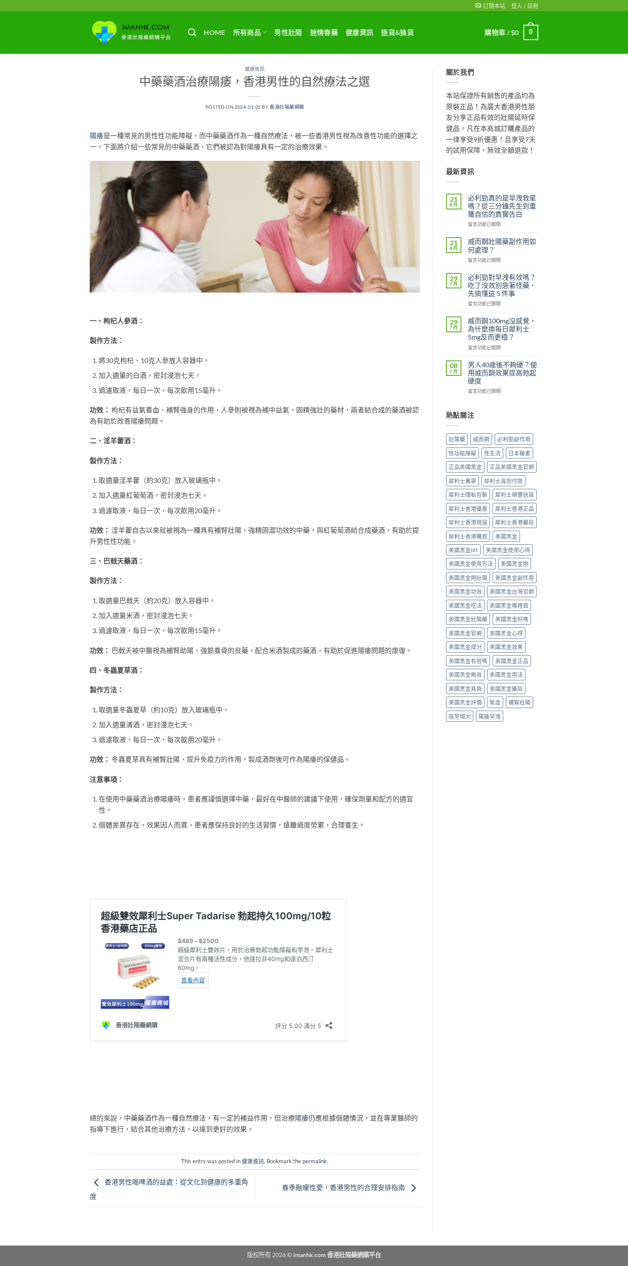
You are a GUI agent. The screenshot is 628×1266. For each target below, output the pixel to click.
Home (214, 32)
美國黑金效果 (506, 646)
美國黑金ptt (463, 549)
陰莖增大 (460, 716)
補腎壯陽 (519, 702)
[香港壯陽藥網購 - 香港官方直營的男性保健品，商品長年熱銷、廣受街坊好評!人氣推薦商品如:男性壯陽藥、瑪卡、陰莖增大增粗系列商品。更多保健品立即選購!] (132, 32)
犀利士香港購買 (468, 536)
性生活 (492, 453)
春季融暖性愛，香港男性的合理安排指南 (344, 1187)
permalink (314, 1161)
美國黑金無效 (465, 674)
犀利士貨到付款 (503, 480)
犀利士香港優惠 (468, 508)
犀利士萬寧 (462, 480)
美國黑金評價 (465, 702)
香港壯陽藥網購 (287, 107)
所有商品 (247, 32)
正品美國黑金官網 (512, 466)
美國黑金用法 (506, 674)
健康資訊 (359, 32)
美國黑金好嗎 (511, 619)
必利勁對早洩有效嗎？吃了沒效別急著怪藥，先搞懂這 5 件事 (502, 285)
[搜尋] (192, 32)
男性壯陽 (288, 32)
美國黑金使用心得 (508, 549)
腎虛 (495, 702)
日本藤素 (519, 453)
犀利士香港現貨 (468, 522)
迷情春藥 (324, 32)
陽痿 (96, 135)
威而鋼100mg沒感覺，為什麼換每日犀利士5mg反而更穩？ (502, 328)
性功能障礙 (462, 453)
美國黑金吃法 (465, 605)
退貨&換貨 (397, 32)
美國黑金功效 (465, 591)
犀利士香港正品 (514, 508)
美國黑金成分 (465, 646)
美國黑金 (506, 536)
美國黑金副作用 (514, 577)
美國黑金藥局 (506, 688)
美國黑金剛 (514, 563)
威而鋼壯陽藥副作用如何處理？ (502, 245)
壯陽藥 (457, 439)
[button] (490, 5)
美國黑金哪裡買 (509, 605)
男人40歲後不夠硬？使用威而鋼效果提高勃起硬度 (502, 372)
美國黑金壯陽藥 (468, 619)
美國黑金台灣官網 (512, 591)
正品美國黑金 (465, 466)
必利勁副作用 (514, 439)
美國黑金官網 (465, 633)
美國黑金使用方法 (471, 563)
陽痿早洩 (489, 716)
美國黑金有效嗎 (468, 660)
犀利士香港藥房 (514, 522)
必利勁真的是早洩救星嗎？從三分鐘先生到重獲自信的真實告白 (502, 206)
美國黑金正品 (511, 660)
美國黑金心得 (506, 633)
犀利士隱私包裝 (468, 494)
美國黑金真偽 (465, 688)
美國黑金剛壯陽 (468, 577)
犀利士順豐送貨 (514, 494)
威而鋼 (481, 439)
